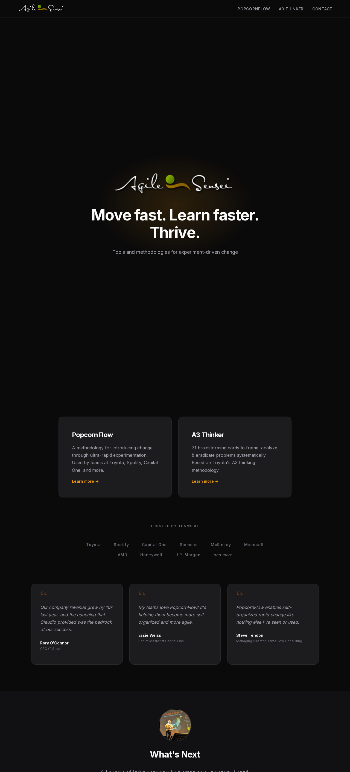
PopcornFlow (254, 9)
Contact (322, 9)
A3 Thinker (291, 9)
